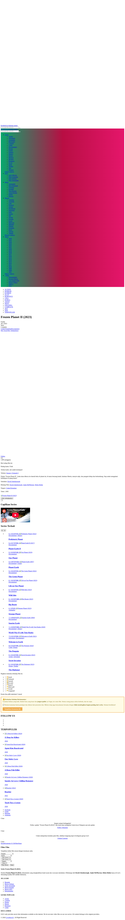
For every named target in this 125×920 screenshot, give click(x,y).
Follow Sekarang (62, 827)
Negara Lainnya (10, 235)
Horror (11, 156)
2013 (10, 261)
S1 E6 (13, 843)
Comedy (11, 143)
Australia (11, 201)
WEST (7, 303)
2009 (10, 268)
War (10, 168)
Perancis (11, 205)
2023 (10, 244)
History (11, 154)
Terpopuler (12, 184)
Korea (10, 221)
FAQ (10, 286)
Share (20, 843)
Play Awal (4, 330)
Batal (12, 865)
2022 (10, 245)
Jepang (11, 217)
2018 (10, 252)
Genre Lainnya (9, 172)
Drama (11, 149)
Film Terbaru (13, 179)
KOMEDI (8, 293)
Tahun (7, 237)
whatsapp (8, 815)
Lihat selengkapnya (7, 498)
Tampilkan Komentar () (12, 709)
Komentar (8, 843)
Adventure (12, 138)
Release (11, 196)
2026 (10, 238)
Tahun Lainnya (9, 274)
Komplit (11, 189)
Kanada (11, 219)
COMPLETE (9, 307)
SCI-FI (7, 294)
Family (11, 150)
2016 (10, 256)
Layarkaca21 (10, 917)
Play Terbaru (11, 330)
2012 (10, 263)
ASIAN (7, 301)
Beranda (7, 882)
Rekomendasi (13, 277)
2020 (10, 249)
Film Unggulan (13, 177)
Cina (10, 203)
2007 (10, 272)
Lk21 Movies (13, 175)
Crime (10, 145)
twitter (7, 811)
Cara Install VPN (14, 281)
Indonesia (12, 210)
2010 (10, 267)
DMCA (11, 284)
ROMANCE (9, 296)
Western (11, 170)
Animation (12, 140)
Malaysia (11, 223)
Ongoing (11, 187)
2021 (10, 247)
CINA (7, 298)
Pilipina (11, 226)
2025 (10, 240)
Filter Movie (5, 865)
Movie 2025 (8, 889)
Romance (11, 161)
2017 (10, 254)
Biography (12, 142)
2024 (10, 242)
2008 (10, 270)
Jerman (11, 207)
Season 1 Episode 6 (12, 473)
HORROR (8, 291)
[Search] (19, 131)
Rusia (10, 230)
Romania (11, 228)
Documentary (13, 147)
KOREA (7, 300)
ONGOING (8, 305)
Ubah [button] (11, 466)
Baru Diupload (13, 186)
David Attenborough (13, 481)
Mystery (11, 159)
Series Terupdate (10, 886)
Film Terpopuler (14, 180)
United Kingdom (6, 329)
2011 (10, 265)
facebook (7, 810)
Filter (16, 843)
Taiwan (11, 231)
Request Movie (13, 279)
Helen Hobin (39, 485)
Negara (7, 198)
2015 (10, 258)
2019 (10, 251)
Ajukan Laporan (62, 838)
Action (11, 136)
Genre (6, 135)
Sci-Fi (10, 163)
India (10, 212)
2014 (10, 259)
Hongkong (12, 208)
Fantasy (11, 152)
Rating (11, 194)
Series (6, 182)
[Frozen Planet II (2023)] (9, 495)
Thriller (11, 166)
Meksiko (11, 224)
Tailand (11, 233)
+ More (7, 275)
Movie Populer (9, 887)
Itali (10, 215)
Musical (11, 157)
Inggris (11, 214)
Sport (10, 164)
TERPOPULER (10, 312)
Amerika (11, 200)
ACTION (8, 289)
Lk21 (6, 173)
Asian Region (13, 193)
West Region (13, 191)
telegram (7, 813)
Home (3, 843)
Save (16, 330)
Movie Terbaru (9, 884)
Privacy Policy (13, 282)
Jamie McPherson (28, 485)
